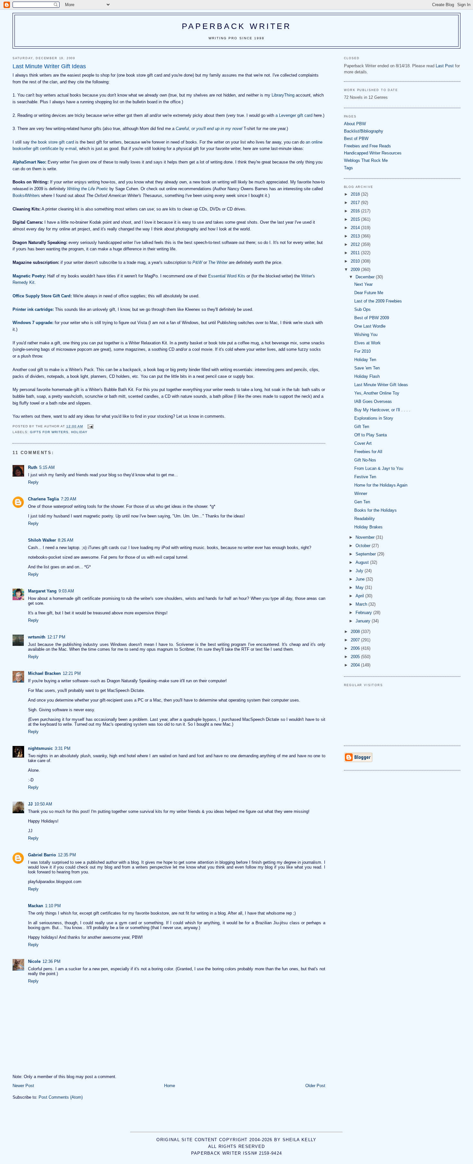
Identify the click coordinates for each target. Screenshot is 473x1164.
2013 (356, 236)
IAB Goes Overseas (373, 401)
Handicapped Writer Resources (373, 153)
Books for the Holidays (375, 510)
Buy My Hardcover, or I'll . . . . (382, 409)
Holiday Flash (367, 376)
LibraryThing (283, 95)
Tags (348, 167)
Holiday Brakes (368, 527)
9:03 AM (66, 591)
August (363, 562)
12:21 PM (72, 673)
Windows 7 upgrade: (33, 322)
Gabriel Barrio (42, 854)
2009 (356, 269)
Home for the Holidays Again (380, 485)
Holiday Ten (365, 359)
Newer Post (23, 1085)
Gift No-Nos (365, 460)
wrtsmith (36, 637)
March (362, 604)
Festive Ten (365, 476)
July (360, 570)
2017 (356, 202)
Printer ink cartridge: (33, 309)
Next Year (363, 284)
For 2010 (362, 351)
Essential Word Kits (226, 276)
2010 (356, 261)
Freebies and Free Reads (367, 146)
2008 (356, 631)
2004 (356, 665)
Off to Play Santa (370, 435)
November (366, 537)
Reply (33, 482)
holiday (79, 432)
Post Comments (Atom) (61, 1097)
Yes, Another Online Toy (376, 393)
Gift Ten (361, 426)
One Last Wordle (369, 326)
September (366, 554)
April (360, 595)
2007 (356, 640)
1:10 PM (53, 905)
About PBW (355, 123)
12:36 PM (51, 961)
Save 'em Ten (367, 368)
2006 (356, 648)
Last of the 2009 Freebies (378, 301)
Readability (364, 518)
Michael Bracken (44, 673)
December (366, 277)
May (360, 587)
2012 (356, 244)
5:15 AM (47, 467)
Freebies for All (368, 451)
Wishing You (365, 334)
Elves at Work (367, 342)
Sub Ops (362, 309)
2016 (356, 211)
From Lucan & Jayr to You (378, 468)
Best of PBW (356, 138)
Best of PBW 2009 (371, 317)
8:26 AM (65, 540)
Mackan (35, 905)
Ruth (32, 467)
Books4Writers (26, 195)
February (364, 612)
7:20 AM (68, 499)
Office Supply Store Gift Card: (42, 295)
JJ (30, 804)
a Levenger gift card (293, 115)
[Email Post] (90, 426)
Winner (360, 493)
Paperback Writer (237, 26)
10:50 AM (43, 804)
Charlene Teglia (43, 499)
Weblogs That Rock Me (366, 160)
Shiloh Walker (42, 540)
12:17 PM (56, 637)
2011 (356, 252)
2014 (356, 227)
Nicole (34, 961)
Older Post (315, 1085)
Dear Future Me (368, 292)
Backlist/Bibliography (363, 131)
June (361, 579)
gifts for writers (49, 432)
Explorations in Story (373, 418)
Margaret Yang (42, 591)
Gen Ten (362, 501)
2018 (356, 194)
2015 (356, 219)
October (364, 545)
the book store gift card (52, 142)
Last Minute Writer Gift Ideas (381, 384)
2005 (356, 656)
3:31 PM (62, 748)
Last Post (445, 65)
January (364, 621)
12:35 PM (67, 854)
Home (169, 1085)
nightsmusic (40, 748)
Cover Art (363, 443)
